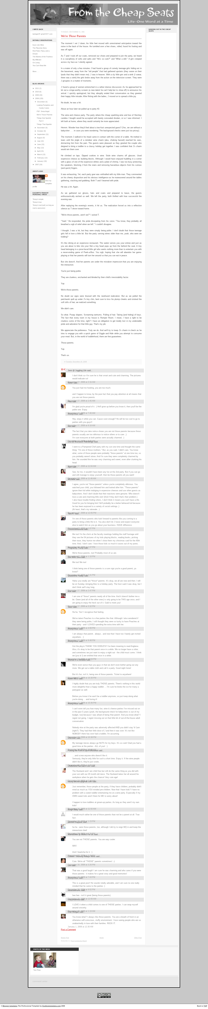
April (39, 151)
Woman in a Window (77, 660)
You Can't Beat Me (39, 65)
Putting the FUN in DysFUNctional (83, 750)
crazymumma (74, 899)
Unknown (72, 738)
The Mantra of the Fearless (43, 57)
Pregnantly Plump (75, 548)
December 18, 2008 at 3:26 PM (81, 865)
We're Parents (73, 36)
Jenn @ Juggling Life (77, 370)
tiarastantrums (74, 890)
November (41, 128)
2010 (37, 92)
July (39, 141)
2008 (37, 98)
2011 (37, 88)
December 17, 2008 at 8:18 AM (81, 425)
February (40, 158)
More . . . (36, 71)
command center (40, 981)
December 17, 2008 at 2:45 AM (81, 401)
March (39, 154)
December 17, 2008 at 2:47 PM (81, 590)
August (40, 138)
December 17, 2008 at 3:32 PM (81, 606)
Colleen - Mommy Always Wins (81, 856)
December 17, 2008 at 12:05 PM (82, 513)
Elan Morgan (73, 912)
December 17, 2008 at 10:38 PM (82, 737)
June (39, 144)
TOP (205, 1006)
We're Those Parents (44, 115)
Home (102, 937)
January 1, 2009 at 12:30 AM (80, 927)
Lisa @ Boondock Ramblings (80, 442)
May (39, 148)
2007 (37, 164)
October (40, 131)
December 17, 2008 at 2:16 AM (81, 382)
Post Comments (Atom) (79, 941)
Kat (69, 426)
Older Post (138, 937)
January (40, 161)
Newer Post (65, 937)
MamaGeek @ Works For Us (80, 834)
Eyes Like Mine (38, 45)
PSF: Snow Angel (43, 111)
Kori (69, 591)
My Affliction (37, 60)
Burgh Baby (73, 809)
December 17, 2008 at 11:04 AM (82, 466)
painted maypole (75, 822)
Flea (70, 401)
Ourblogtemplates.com (51, 1006)
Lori (69, 865)
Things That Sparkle (44, 124)
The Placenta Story (40, 48)
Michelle (71, 479)
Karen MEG (73, 678)
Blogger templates (10, 1006)
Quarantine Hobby (76, 576)
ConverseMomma (75, 529)
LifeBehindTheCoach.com (79, 766)
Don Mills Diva (74, 557)
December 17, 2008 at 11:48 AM (82, 478)
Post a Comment (68, 929)
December (41, 102)
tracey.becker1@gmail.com (80, 781)
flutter (70, 383)
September (41, 134)
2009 (37, 95)
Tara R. (71, 513)
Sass (70, 607)
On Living (36, 63)
